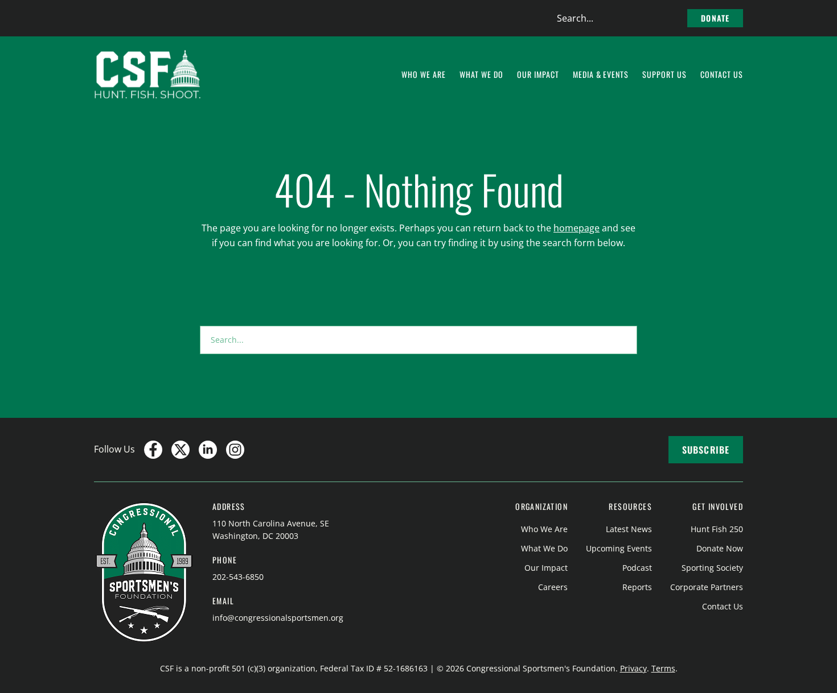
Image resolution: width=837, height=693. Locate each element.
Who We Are (544, 529)
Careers (553, 587)
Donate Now (719, 548)
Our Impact (546, 567)
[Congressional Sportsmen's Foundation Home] (148, 74)
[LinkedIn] (208, 450)
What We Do (544, 548)
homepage (576, 228)
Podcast (637, 567)
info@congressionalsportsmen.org (277, 617)
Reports (637, 587)
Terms (663, 668)
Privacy (633, 668)
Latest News (629, 529)
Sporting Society (712, 567)
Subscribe (705, 450)
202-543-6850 (238, 576)
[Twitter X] (180, 450)
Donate (715, 18)
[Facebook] (153, 450)
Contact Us (722, 606)
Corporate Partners (706, 587)
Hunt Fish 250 (717, 529)
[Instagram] (235, 450)
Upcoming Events (619, 548)
